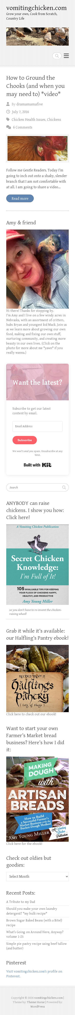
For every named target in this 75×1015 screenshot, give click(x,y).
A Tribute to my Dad (20, 902)
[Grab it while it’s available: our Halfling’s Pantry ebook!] (37, 647)
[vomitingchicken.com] (37, 34)
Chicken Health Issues (28, 119)
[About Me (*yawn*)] (37, 232)
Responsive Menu (66, 56)
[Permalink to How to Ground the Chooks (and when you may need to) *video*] (37, 148)
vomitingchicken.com (36, 8)
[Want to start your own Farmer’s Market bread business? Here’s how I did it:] (37, 759)
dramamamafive (29, 104)
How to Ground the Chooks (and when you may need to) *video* (35, 86)
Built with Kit (37, 465)
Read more (20, 198)
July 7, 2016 (20, 112)
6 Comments (22, 127)
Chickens (54, 119)
